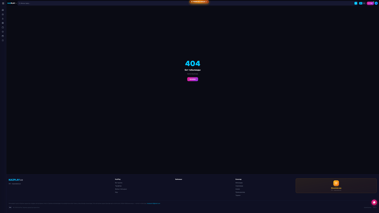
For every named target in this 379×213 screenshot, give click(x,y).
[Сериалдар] (3, 27)
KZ (361, 3)
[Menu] (3, 3)
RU (364, 3)
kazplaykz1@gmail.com (153, 203)
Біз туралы (118, 183)
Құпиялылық (367, 207)
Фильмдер (239, 183)
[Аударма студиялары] (3, 10)
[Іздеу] (355, 3)
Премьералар (240, 192)
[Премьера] (3, 19)
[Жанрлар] (3, 23)
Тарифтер (118, 186)
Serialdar (193, 79)
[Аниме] (3, 32)
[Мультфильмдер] (3, 36)
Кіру (116, 192)
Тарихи (237, 195)
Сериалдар (239, 186)
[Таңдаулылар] (3, 40)
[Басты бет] (3, 14)
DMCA (375, 207)
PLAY (12, 3)
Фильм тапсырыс (121, 189)
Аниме (237, 189)
